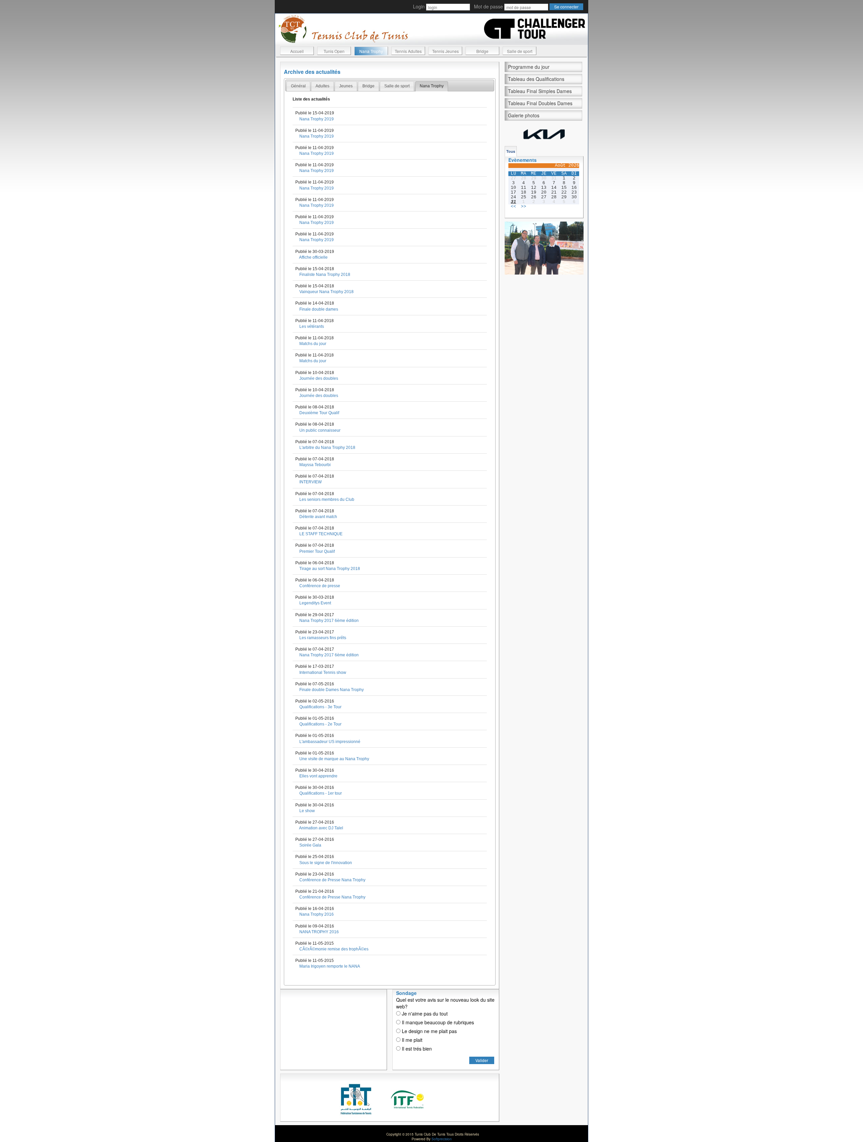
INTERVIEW (310, 482)
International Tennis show (322, 672)
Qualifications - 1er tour (320, 793)
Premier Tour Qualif (317, 551)
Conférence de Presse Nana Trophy (332, 880)
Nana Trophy (371, 51)
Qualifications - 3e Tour (320, 707)
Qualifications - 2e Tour (320, 724)
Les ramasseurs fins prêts (322, 637)
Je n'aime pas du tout (424, 1013)
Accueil (297, 51)
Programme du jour (528, 66)
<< (513, 206)
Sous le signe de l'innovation (325, 862)
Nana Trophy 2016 (316, 914)
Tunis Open (334, 51)
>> (523, 206)
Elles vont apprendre (318, 776)
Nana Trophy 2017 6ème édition (329, 620)
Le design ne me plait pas (428, 1031)
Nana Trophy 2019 (316, 119)
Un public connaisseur (319, 430)
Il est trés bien (416, 1048)
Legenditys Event (315, 603)
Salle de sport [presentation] (397, 86)
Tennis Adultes (408, 51)
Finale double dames (318, 309)
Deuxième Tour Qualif (319, 412)
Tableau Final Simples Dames (540, 91)
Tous (510, 151)
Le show (307, 810)
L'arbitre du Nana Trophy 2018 (327, 447)
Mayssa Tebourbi (315, 464)
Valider (481, 1060)
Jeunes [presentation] (346, 86)
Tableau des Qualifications (536, 79)
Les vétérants (311, 326)
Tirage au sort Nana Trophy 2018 (329, 568)
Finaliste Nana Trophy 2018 (324, 274)
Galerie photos (523, 115)
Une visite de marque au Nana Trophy (334, 758)
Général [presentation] (298, 86)
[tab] (298, 86)
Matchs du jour (312, 343)
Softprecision (442, 1139)
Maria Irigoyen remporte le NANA (329, 966)
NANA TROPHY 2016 (319, 932)
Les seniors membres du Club (326, 499)
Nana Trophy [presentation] (432, 86)
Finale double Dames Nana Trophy (331, 689)
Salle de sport (519, 51)
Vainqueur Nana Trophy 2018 (326, 291)
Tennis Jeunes (445, 51)
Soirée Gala (310, 845)
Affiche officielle (313, 257)
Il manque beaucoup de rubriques (437, 1022)
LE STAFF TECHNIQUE (321, 534)
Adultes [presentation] (322, 86)
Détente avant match (318, 516)
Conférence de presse (319, 585)
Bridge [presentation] (368, 86)
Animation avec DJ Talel (321, 828)
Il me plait (411, 1039)
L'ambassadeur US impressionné (329, 741)
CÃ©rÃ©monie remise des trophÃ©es (333, 949)
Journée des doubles (318, 378)
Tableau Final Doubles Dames (540, 103)
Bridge (482, 51)
